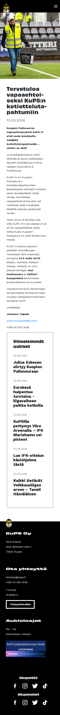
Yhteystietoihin (20, 604)
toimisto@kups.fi (16, 577)
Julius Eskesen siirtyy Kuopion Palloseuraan (27, 367)
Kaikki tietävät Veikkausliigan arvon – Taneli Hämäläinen (27, 487)
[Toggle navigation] (55, 6)
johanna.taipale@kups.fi (22, 320)
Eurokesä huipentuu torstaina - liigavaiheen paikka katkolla (28, 396)
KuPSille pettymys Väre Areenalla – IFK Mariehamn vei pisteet (28, 430)
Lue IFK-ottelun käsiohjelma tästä (28, 460)
